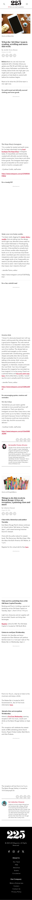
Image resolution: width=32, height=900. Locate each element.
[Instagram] (13, 851)
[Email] (14, 55)
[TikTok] (18, 851)
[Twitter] (3, 55)
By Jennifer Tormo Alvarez (17, 445)
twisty (23, 237)
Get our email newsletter (16, 7)
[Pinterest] (10, 55)
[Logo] (16, 3)
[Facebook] (7, 55)
